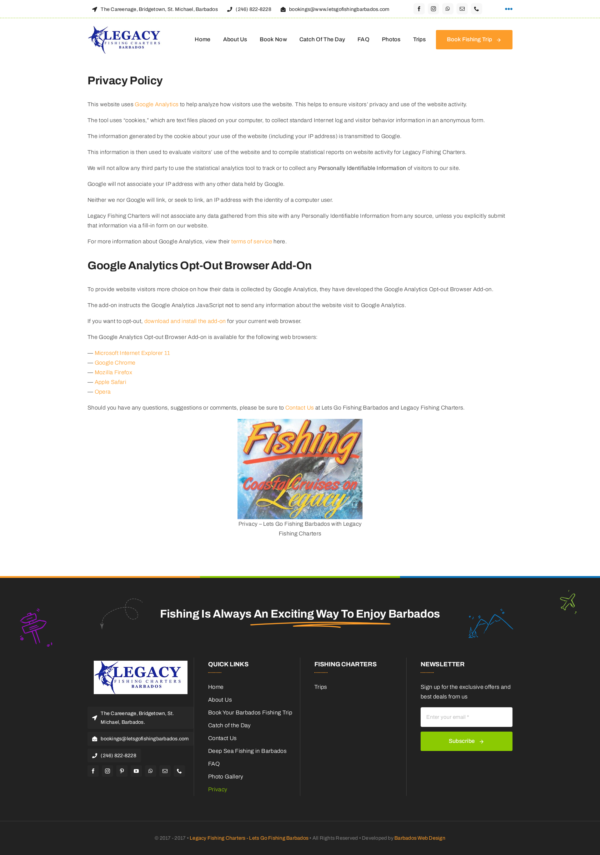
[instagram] (433, 8)
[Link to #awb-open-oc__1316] (508, 9)
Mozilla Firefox (113, 372)
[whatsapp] (447, 8)
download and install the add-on (185, 321)
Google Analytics (156, 104)
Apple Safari (110, 382)
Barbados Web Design (419, 838)
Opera (103, 392)
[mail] (462, 8)
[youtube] (136, 771)
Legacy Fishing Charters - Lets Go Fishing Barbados (249, 838)
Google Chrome (115, 363)
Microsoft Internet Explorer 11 (132, 353)
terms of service (251, 241)
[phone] (476, 8)
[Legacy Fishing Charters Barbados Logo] (127, 29)
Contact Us (299, 408)
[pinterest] (122, 771)
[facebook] (419, 8)
